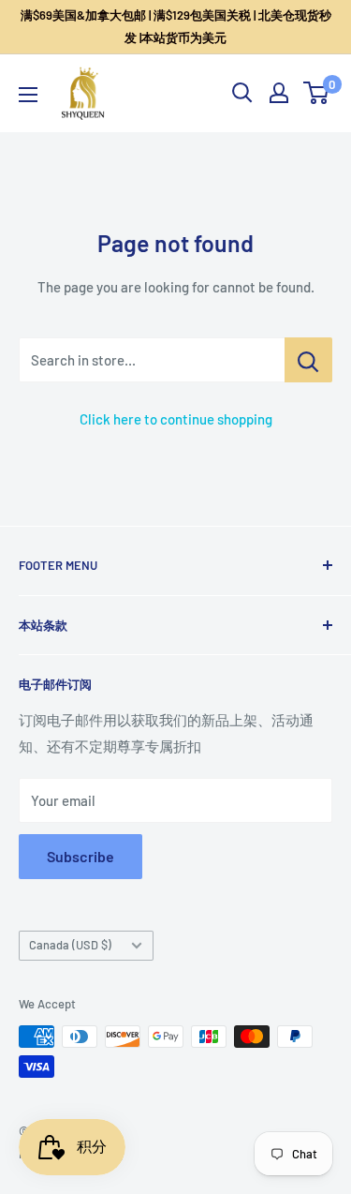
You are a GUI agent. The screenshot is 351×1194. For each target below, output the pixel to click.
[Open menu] (28, 94)
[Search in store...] (308, 359)
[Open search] (242, 92)
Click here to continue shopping (176, 418)
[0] (317, 93)
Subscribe (80, 856)
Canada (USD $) (70, 944)
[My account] (279, 92)
